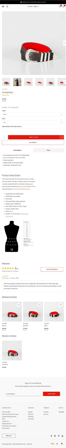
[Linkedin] (62, 436)
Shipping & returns (7, 423)
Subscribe (51, 394)
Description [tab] (17, 150)
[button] (3, 6)
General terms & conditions (9, 426)
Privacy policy (5, 428)
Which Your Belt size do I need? (10, 414)
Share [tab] (48, 150)
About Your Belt (6, 412)
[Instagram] (55, 436)
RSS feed (29, 444)
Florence (4, 325)
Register (30, 412)
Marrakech (25, 325)
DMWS (20, 444)
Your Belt (4, 89)
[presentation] (64, 43)
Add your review (52, 269)
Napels (46, 325)
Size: (4, 118)
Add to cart (33, 137)
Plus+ (24, 444)
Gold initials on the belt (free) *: (12, 126)
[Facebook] (51, 436)
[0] (63, 6)
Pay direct (33, 142)
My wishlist (31, 419)
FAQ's (3, 419)
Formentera (5, 364)
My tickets (30, 416)
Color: (4, 111)
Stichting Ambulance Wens (9, 416)
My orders (31, 414)
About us (46, 414)
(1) (10, 95)
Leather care (5, 421)
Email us (9, 435)
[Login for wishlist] (62, 137)
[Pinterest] (58, 436)
